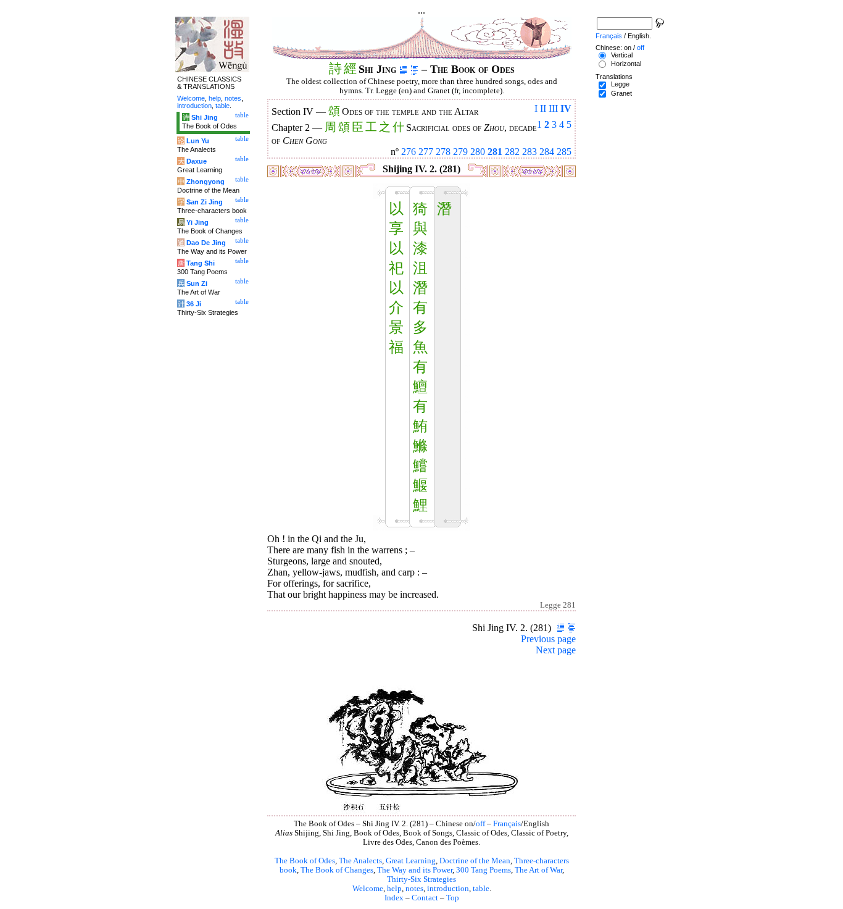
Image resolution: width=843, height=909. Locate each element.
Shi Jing (204, 117)
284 (546, 151)
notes (414, 888)
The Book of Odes (305, 861)
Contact (425, 898)
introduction (448, 888)
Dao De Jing (206, 242)
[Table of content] (414, 69)
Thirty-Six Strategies (421, 879)
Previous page (548, 639)
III (553, 108)
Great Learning (411, 861)
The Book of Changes (337, 870)
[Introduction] (403, 69)
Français (507, 823)
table (481, 888)
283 (529, 151)
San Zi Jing (204, 202)
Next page (556, 650)
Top (452, 898)
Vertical (622, 55)
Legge (620, 84)
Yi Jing (197, 222)
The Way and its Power (414, 870)
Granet (621, 93)
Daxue (196, 161)
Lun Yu (197, 141)
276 (408, 151)
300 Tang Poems (483, 870)
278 (443, 151)
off (480, 823)
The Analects (360, 861)
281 (495, 151)
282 (512, 151)
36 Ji (193, 304)
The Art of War (538, 870)
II (543, 108)
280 (477, 151)
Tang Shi (200, 263)
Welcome (367, 888)
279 (460, 151)
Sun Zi (196, 283)
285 (564, 151)
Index (394, 898)
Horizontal (626, 63)
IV (565, 108)
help (394, 888)
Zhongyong (205, 181)
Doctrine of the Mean (474, 861)
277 (425, 151)
